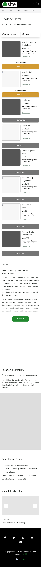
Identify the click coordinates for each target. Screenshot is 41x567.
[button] (10, 34)
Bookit (25, 554)
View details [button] (26, 57)
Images (18, 10)
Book (3, 10)
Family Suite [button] (27, 100)
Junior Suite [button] (27, 125)
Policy (33, 10)
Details (10, 10)
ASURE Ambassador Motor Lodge (14, 523)
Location (26, 10)
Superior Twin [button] (27, 72)
